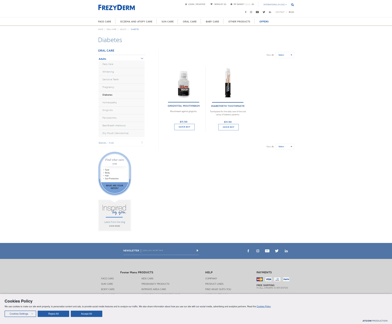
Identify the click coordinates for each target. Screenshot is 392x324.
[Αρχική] (116, 9)
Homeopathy (109, 102)
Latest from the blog (114, 221)
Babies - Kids (106, 143)
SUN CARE (168, 21)
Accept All (86, 313)
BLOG (291, 12)
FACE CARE (104, 21)
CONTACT (280, 12)
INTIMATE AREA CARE (153, 289)
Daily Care (107, 64)
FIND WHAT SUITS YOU (218, 289)
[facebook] (245, 12)
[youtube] (257, 12)
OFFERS (264, 21)
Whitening (108, 72)
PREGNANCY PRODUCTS (155, 284)
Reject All (53, 313)
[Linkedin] (270, 12)
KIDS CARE (147, 278)
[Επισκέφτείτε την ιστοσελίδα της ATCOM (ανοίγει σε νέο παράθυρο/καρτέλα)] (375, 321)
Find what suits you (114, 161)
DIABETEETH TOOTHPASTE (228, 106)
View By (270, 54)
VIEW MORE (114, 226)
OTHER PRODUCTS (239, 21)
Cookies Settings (19, 313)
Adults (102, 58)
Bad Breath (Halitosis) (114, 125)
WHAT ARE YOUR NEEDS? (114, 186)
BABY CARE (212, 21)
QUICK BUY (184, 127)
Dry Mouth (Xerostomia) (115, 133)
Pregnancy (108, 87)
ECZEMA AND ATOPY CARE (136, 21)
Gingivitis (107, 110)
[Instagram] (251, 12)
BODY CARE (108, 289)
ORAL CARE (190, 21)
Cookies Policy (264, 306)
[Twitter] (264, 12)
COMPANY (211, 278)
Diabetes (107, 94)
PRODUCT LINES (214, 284)
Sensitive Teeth (110, 79)
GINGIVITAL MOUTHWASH (184, 106)
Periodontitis (109, 118)
